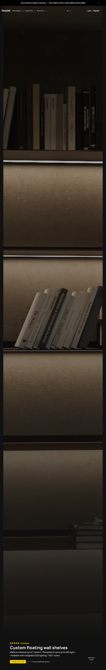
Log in (89, 11)
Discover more (91, 658)
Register (96, 11)
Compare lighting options (40, 662)
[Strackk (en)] (6, 11)
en (68, 11)
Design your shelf (18, 662)
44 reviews (24, 643)
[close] (98, 3)
